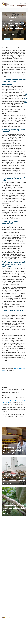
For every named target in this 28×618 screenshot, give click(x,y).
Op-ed (22, 34)
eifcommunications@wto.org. (17, 418)
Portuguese (21, 39)
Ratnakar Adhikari (12, 34)
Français (16, 39)
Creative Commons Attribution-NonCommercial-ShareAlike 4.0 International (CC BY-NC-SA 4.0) (14, 400)
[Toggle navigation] (25, 10)
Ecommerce (7, 39)
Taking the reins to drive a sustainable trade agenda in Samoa (14, 508)
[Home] (5, 3)
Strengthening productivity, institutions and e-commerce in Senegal (14, 477)
